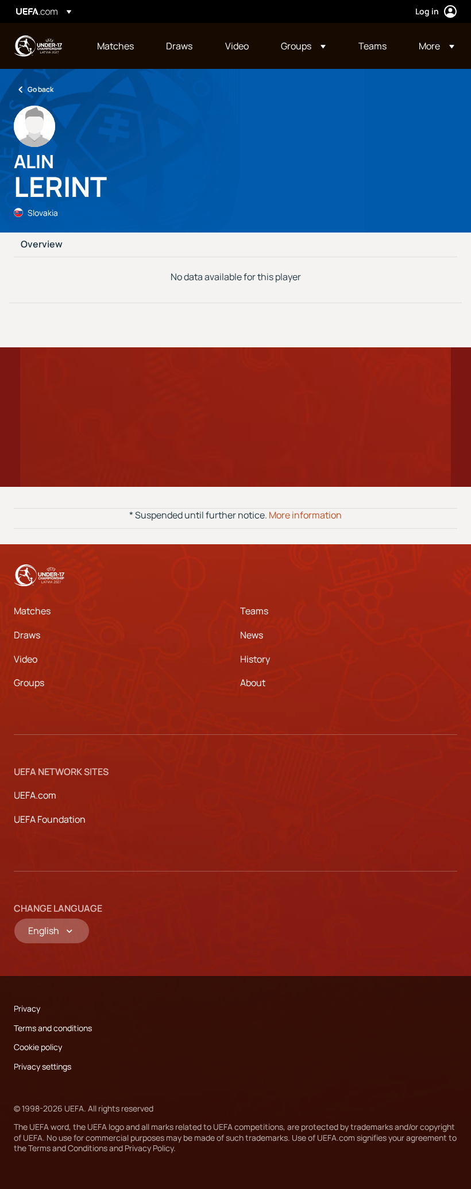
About (252, 682)
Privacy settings (42, 1066)
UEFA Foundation (50, 819)
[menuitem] (117, 46)
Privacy (27, 1008)
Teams (254, 611)
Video (25, 659)
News (251, 635)
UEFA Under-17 (38, 46)
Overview (42, 244)
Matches (32, 611)
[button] (303, 46)
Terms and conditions (53, 1028)
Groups (29, 682)
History (255, 659)
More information (305, 515)
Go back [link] (40, 89)
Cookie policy (38, 1046)
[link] (115, 46)
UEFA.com (35, 795)
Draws (27, 635)
